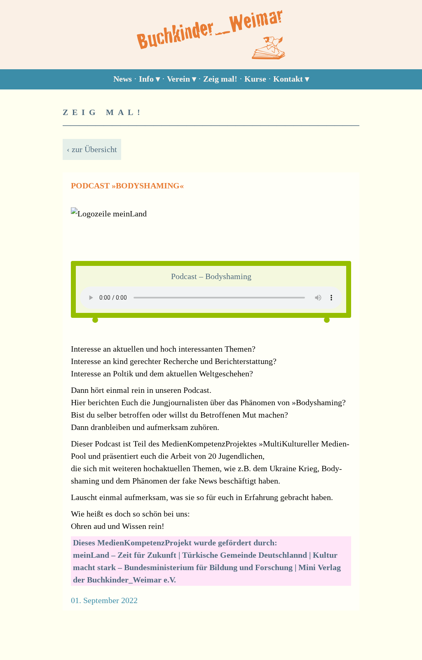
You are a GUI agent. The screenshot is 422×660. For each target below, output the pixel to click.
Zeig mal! (220, 78)
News (122, 78)
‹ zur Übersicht (92, 149)
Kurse (255, 78)
